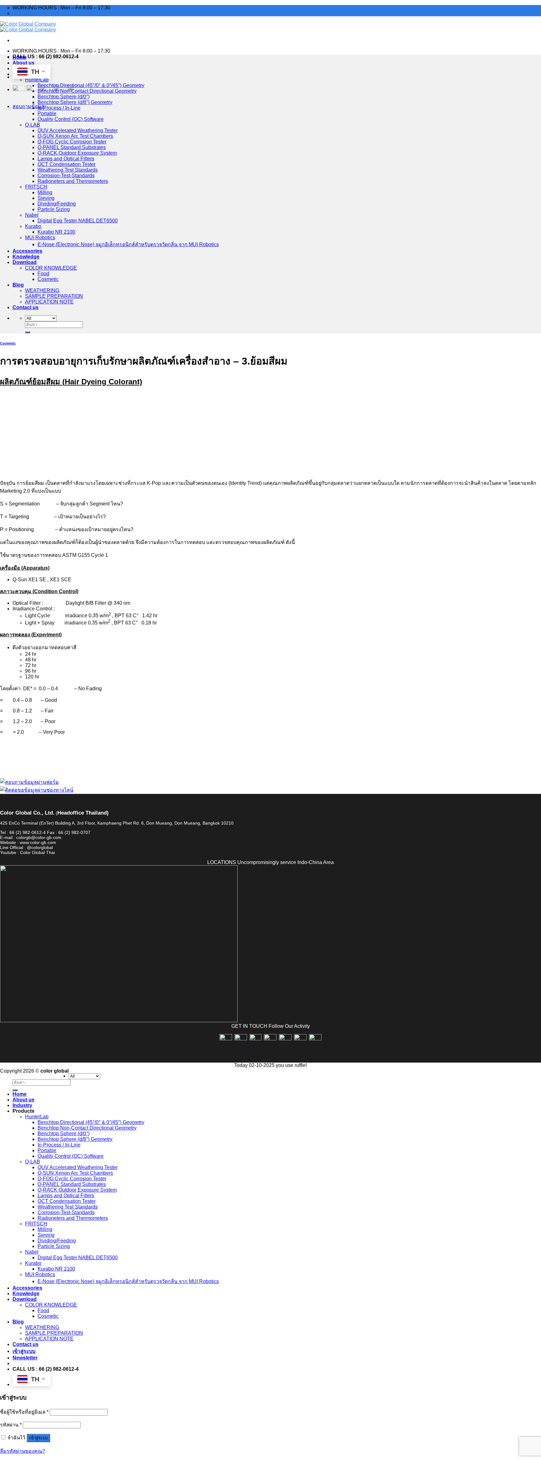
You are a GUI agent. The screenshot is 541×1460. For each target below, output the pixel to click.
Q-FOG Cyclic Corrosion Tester (72, 141)
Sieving (46, 198)
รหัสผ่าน (11, 1424)
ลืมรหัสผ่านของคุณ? (22, 1451)
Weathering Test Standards (68, 170)
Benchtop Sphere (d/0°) (64, 96)
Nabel (32, 215)
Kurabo (33, 226)
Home (20, 57)
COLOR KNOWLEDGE (51, 268)
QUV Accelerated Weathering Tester (78, 130)
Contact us (26, 307)
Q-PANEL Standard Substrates (72, 147)
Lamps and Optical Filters (66, 158)
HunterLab (37, 79)
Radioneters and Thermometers (73, 181)
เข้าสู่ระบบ (38, 1438)
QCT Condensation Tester (66, 164)
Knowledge (26, 256)
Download (25, 262)
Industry (22, 1105)
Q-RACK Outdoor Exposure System (77, 153)
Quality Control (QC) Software (71, 119)
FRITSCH (36, 186)
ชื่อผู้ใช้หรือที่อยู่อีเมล (24, 1412)
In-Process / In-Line (59, 108)
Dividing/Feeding (57, 203)
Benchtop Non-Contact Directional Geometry (87, 91)
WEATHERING (42, 290)
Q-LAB (32, 124)
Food (43, 273)
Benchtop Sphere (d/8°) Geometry (75, 102)
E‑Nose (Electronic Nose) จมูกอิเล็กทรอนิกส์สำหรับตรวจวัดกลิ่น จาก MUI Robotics (128, 244)
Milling (45, 192)
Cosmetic (48, 279)
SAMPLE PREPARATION (54, 296)
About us (23, 62)
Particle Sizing (54, 209)
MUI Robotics (40, 237)
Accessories (27, 251)
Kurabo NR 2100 (56, 232)
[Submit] (27, 332)
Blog (18, 284)
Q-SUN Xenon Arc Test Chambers (75, 136)
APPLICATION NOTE (49, 301)
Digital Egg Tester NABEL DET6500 (78, 220)
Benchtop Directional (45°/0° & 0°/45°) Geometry (91, 85)
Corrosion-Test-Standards (66, 175)
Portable (47, 113)
